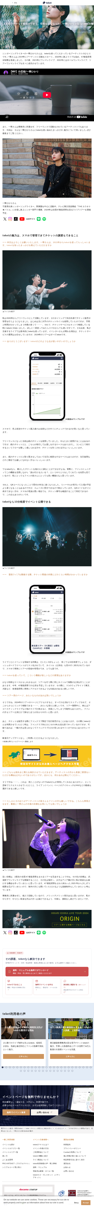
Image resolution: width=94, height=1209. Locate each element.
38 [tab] (65, 1071)
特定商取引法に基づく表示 (74, 1160)
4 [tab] (13, 1067)
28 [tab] (28, 1071)
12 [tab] (43, 1067)
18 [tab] (65, 1067)
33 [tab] (46, 1071)
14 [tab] (50, 1067)
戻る (15, 3)
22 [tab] (80, 1067)
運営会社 (67, 1163)
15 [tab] (54, 1067)
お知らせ (67, 1167)
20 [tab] (72, 1067)
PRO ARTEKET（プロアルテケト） (16, 1163)
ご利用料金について (41, 1152)
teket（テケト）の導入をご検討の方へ (39, 1128)
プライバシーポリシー (72, 1148)
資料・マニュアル (40, 1167)
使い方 (5, 1156)
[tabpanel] (23, 1042)
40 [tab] (72, 1071)
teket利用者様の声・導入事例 (45, 1163)
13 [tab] (46, 1067)
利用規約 (67, 1144)
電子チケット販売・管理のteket (12, 1128)
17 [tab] (61, 1067)
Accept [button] (86, 1203)
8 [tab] (28, 1067)
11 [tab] (39, 1067)
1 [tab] (2, 1067)
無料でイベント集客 (16, 1112)
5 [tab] (17, 1067)
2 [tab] (6, 1067)
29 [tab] (32, 1071)
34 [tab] (50, 1071)
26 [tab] (21, 1071)
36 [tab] (58, 1071)
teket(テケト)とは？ (41, 1144)
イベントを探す (8, 1144)
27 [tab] (24, 1071)
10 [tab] (35, 1067)
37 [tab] (61, 1071)
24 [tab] (87, 1067)
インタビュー (59, 1128)
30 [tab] (35, 1071)
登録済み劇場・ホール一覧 (43, 1171)
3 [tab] (10, 1067)
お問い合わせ (69, 1171)
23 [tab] (83, 1067)
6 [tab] (21, 1067)
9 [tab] (32, 1067)
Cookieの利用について (72, 1152)
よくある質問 (7, 1160)
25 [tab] (91, 1067)
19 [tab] (69, 1067)
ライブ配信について (41, 1160)
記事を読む (23, 1056)
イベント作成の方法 (41, 1148)
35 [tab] (54, 1071)
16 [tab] (58, 1067)
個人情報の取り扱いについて (75, 1156)
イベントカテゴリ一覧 (11, 1148)
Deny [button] (76, 1203)
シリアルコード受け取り (12, 1167)
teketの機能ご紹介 (40, 1156)
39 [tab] (69, 1071)
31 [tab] (39, 1071)
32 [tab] (43, 1071)
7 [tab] (24, 1067)
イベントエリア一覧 (10, 1152)
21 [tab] (76, 1067)
